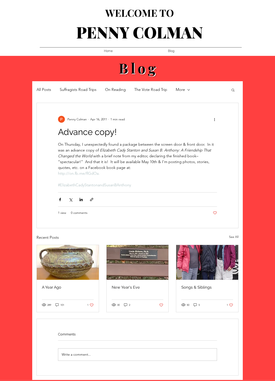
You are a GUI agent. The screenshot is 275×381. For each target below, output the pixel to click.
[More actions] (214, 119)
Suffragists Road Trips (78, 89)
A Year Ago (51, 287)
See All (233, 237)
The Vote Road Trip (150, 89)
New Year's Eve (126, 287)
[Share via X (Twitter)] (71, 199)
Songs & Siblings (196, 287)
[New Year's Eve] (138, 262)
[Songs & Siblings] (207, 262)
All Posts (44, 89)
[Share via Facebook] (60, 199)
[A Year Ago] (68, 262)
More (180, 89)
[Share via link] (92, 199)
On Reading (115, 89)
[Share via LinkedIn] (81, 199)
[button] (233, 90)
